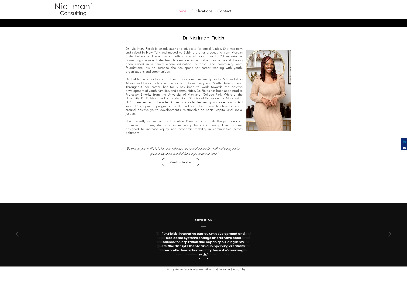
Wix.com (213, 269)
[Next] (390, 234)
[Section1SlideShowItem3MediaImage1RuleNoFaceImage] (207, 258)
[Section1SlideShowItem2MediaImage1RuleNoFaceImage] (203, 258)
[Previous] (17, 234)
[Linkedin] (404, 142)
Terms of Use (224, 269)
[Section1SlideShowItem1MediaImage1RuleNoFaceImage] (199, 258)
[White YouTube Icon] (404, 148)
